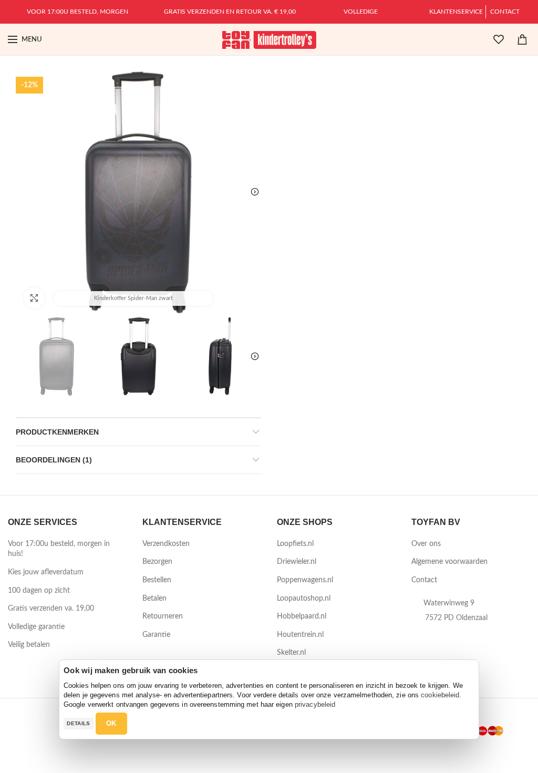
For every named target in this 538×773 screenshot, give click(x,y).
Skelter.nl (291, 652)
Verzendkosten (166, 544)
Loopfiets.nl (295, 544)
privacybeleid (315, 704)
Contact (505, 11)
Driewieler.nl (296, 561)
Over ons (426, 544)
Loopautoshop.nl (303, 598)
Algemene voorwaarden (449, 561)
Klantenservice (456, 11)
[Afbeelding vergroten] (34, 297)
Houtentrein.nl (300, 634)
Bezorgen (157, 561)
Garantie (156, 634)
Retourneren (162, 616)
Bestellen (156, 580)
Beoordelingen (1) (54, 460)
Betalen (154, 598)
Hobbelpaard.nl (301, 616)
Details (78, 723)
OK (111, 723)
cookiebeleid (440, 695)
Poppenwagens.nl (305, 580)
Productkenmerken (57, 432)
